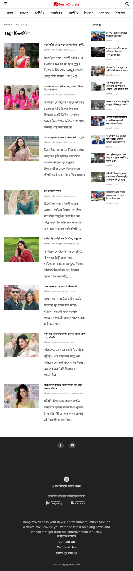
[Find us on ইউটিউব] (72, 445)
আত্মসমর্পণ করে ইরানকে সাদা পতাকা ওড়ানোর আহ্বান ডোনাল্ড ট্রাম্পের (116, 139)
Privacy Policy (66, 553)
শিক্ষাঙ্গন (120, 13)
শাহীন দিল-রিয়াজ (57, 50)
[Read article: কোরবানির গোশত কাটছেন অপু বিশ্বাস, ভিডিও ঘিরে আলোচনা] (21, 97)
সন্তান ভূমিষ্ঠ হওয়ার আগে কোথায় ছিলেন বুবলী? (64, 45)
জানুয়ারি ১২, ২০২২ (77, 394)
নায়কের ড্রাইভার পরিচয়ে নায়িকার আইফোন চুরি (64, 137)
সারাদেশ (24, 13)
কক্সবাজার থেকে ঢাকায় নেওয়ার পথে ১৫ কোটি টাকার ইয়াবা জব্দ (115, 195)
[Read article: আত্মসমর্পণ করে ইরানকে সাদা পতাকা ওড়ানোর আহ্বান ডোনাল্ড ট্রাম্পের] (98, 139)
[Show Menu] (5, 4)
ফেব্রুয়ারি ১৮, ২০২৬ (72, 244)
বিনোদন (88, 13)
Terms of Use (66, 547)
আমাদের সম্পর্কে (66, 536)
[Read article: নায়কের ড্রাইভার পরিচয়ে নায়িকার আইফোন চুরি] (21, 148)
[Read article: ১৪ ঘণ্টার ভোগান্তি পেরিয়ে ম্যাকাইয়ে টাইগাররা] (98, 36)
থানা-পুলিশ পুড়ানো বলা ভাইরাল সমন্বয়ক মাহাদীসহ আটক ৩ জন (116, 158)
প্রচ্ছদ (10, 13)
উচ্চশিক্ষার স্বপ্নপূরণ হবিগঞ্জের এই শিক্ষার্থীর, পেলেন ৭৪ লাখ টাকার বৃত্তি (117, 86)
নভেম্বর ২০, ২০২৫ (69, 292)
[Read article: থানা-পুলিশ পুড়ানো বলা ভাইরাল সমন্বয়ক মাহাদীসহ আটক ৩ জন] (98, 158)
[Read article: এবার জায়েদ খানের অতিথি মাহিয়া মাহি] (21, 297)
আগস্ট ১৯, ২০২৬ (113, 41)
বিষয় (17, 25)
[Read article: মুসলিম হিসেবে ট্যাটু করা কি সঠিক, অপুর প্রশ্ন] (21, 249)
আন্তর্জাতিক (56, 13)
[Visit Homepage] (66, 4)
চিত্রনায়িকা (25, 25)
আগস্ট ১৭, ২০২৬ (113, 128)
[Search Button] (127, 4)
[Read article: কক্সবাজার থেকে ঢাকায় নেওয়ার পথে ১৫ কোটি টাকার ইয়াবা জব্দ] (98, 196)
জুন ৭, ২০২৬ (70, 50)
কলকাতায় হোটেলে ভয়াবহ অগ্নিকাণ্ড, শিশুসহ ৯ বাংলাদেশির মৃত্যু (116, 51)
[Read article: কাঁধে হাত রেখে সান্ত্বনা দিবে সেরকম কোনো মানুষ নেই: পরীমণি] (21, 345)
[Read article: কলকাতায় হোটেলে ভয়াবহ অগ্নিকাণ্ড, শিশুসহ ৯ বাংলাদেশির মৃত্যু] (98, 52)
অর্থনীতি (39, 13)
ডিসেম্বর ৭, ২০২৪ (68, 343)
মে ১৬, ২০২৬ (70, 142)
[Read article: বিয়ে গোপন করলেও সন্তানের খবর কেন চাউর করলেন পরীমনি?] (21, 396)
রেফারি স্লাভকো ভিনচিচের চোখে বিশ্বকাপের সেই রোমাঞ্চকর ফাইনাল (116, 120)
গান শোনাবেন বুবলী (52, 191)
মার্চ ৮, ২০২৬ (70, 196)
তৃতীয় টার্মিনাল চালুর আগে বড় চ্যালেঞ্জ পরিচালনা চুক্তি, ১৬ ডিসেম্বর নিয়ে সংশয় (117, 176)
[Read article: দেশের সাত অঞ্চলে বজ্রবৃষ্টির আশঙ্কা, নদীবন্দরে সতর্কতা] (98, 105)
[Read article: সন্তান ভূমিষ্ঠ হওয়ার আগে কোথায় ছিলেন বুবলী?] (21, 55)
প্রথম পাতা (8, 25)
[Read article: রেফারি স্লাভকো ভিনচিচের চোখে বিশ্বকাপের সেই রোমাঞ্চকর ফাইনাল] (98, 121)
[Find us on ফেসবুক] (60, 445)
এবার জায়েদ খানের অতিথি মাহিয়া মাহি (60, 286)
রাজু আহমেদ (56, 292)
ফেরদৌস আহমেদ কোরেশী (60, 394)
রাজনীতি (73, 13)
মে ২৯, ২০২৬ (70, 95)
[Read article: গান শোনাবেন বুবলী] (21, 202)
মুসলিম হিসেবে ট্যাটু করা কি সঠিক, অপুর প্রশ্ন (63, 238)
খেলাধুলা (104, 13)
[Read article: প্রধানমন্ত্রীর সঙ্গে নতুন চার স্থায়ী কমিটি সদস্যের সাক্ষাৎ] (98, 71)
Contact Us (66, 542)
